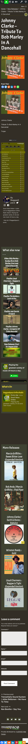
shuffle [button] (14, 150)
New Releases (12, 9)
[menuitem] (2, 2)
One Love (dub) (5, 188)
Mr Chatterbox (5, 154)
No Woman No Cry (6, 168)
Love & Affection (5, 176)
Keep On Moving (5, 160)
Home (3, 9)
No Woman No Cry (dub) (7, 186)
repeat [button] (12, 150)
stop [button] (15, 146)
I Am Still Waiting (5, 174)
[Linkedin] (11, 87)
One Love (4, 170)
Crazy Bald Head (5, 164)
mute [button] (2, 143)
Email (3, 659)
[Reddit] (8, 87)
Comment (5, 629)
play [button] (11, 146)
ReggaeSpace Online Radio (13, 392)
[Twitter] (5, 87)
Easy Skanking (5, 180)
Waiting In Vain (5, 178)
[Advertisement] (12, 235)
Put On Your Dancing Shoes (8, 172)
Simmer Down (5, 166)
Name (3, 649)
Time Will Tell (5, 156)
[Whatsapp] (17, 87)
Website (4, 669)
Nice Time (4, 162)
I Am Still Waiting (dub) (7, 190)
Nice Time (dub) (5, 182)
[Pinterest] (14, 87)
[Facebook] (2, 87)
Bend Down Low (5, 152)
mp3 (23, 152)
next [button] (19, 146)
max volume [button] (9, 143)
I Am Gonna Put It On (6, 158)
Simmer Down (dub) (6, 184)
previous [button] (7, 146)
